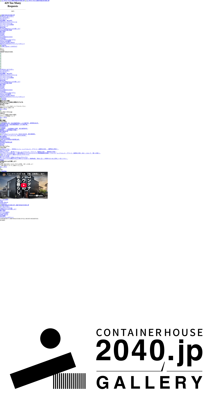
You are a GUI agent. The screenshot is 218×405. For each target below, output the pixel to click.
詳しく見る (3, 109)
